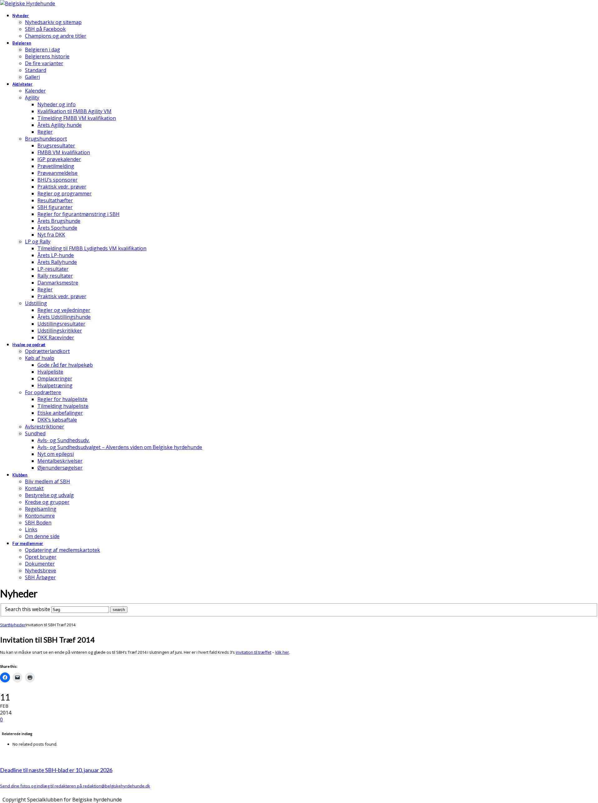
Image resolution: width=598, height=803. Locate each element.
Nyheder (17, 625)
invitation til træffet (253, 652)
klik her (282, 652)
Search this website (27, 609)
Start (4, 625)
